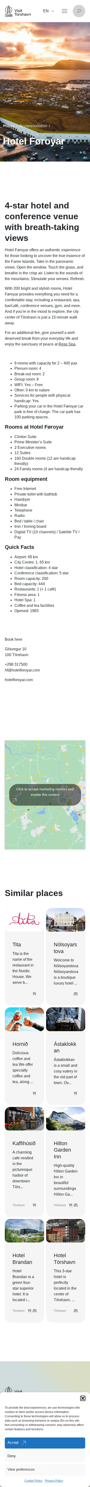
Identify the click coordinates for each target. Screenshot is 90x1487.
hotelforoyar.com (19, 680)
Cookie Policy (33, 1480)
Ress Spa (67, 344)
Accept (12, 1442)
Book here (13, 639)
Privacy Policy (54, 1480)
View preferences (21, 1469)
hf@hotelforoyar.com (22, 670)
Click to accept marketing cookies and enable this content (45, 792)
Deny (11, 1456)
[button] (82, 1398)
